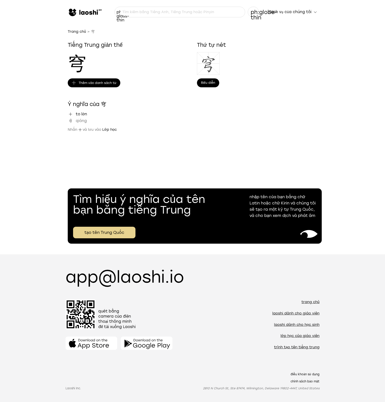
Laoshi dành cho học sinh (296, 324)
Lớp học (109, 129)
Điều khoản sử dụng (305, 374)
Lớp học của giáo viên (300, 336)
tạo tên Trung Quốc (104, 232)
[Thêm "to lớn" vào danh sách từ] (70, 114)
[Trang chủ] (85, 12)
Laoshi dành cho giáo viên (295, 313)
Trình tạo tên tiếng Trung (296, 347)
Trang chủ (77, 31)
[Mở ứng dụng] (91, 343)
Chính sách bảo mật (305, 381)
